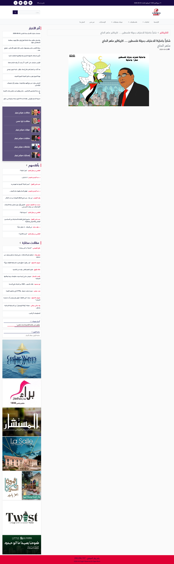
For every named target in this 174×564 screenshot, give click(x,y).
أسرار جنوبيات (36, 321)
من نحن (92, 21)
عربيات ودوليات (117, 21)
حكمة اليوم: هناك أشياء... (32, 335)
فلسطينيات (133, 21)
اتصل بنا (82, 21)
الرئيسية (156, 21)
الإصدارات (102, 21)
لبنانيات (146, 21)
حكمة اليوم (36, 332)
